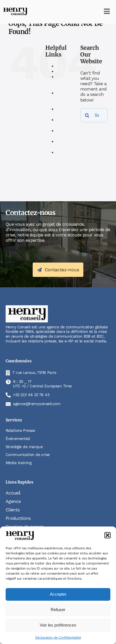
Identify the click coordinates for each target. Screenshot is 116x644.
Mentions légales (66, 122)
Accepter (58, 594)
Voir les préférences (58, 625)
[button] (107, 535)
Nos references (67, 144)
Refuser (58, 609)
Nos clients (63, 133)
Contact (65, 71)
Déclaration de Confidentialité (58, 638)
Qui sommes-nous (66, 158)
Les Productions (69, 112)
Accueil (64, 66)
